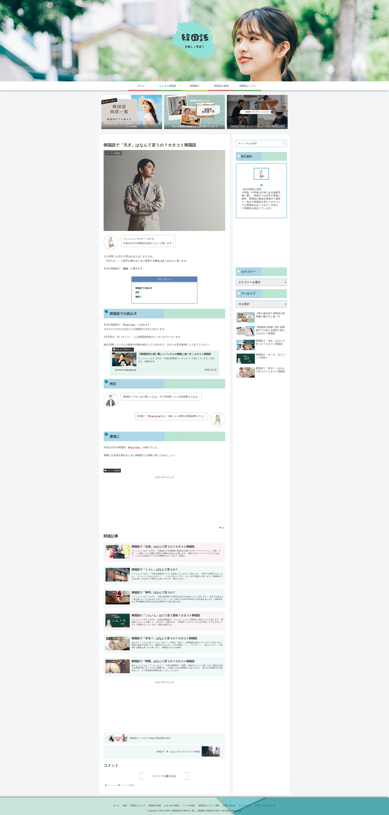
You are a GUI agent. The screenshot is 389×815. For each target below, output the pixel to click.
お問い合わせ (229, 805)
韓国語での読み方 (143, 288)
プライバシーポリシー (265, 805)
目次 (160, 279)
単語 (125, 805)
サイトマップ (245, 805)
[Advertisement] (164, 501)
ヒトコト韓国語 (113, 470)
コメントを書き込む (164, 775)
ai (261, 184)
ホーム (116, 805)
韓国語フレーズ (137, 805)
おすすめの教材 (171, 805)
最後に (138, 296)
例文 (137, 292)
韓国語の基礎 (154, 805)
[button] (283, 143)
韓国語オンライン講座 (209, 805)
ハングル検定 (188, 805)
